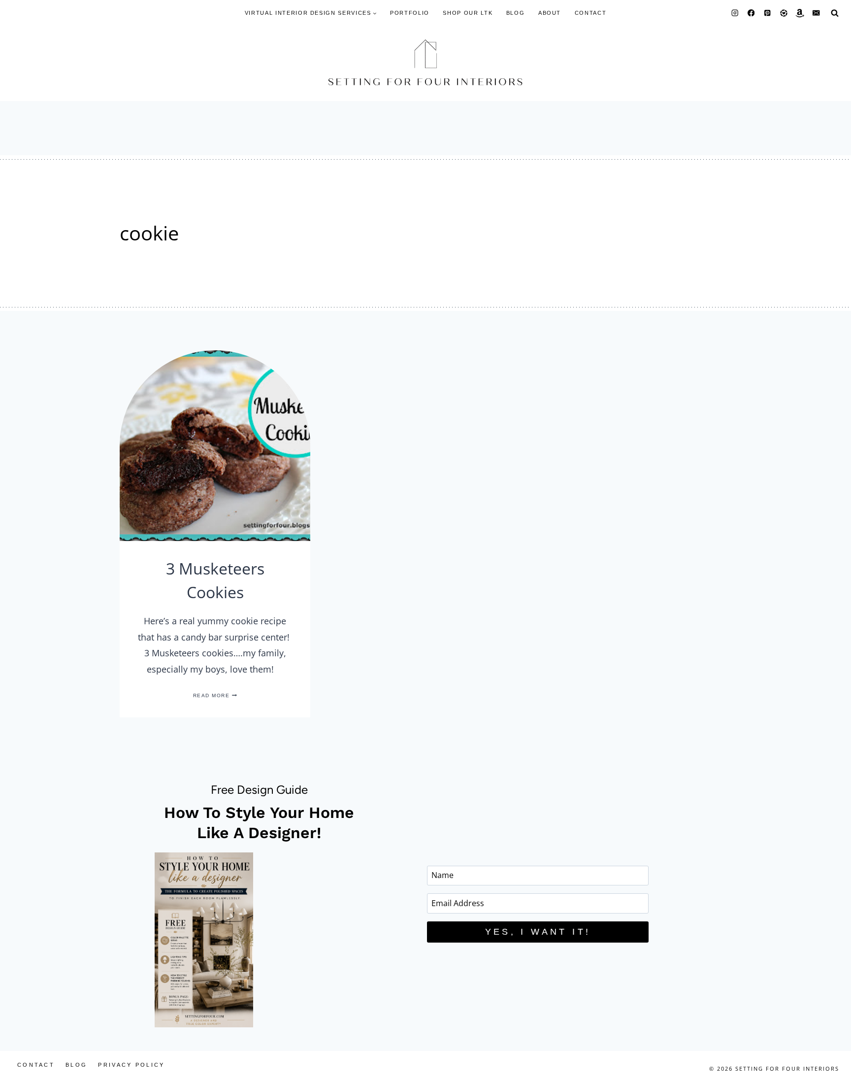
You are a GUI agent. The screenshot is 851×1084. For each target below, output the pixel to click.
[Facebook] (751, 13)
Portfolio (409, 13)
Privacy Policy (131, 1065)
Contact (591, 13)
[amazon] (800, 13)
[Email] (816, 13)
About (549, 13)
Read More (215, 695)
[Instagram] (735, 13)
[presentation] (215, 445)
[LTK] (784, 13)
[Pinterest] (767, 13)
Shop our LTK (467, 13)
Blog (515, 13)
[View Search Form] (834, 12)
